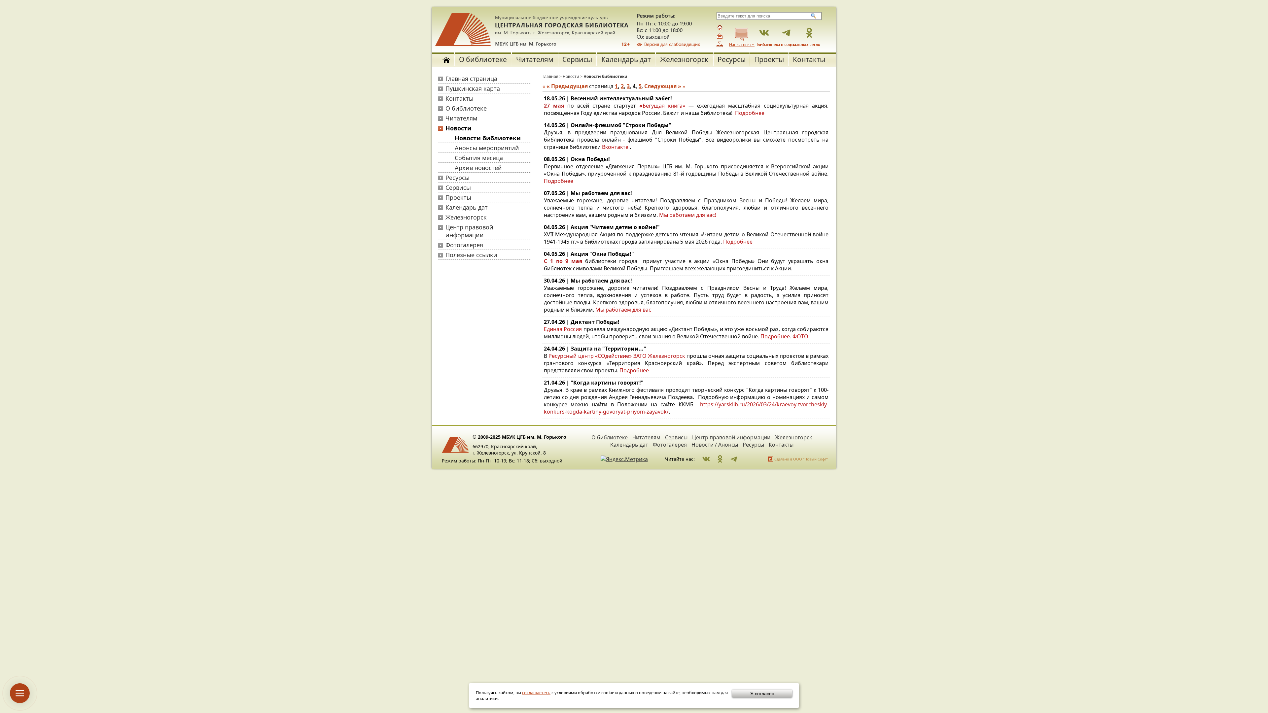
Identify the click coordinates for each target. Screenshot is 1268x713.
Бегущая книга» (663, 105)
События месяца (479, 158)
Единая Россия (563, 329)
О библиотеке (483, 59)
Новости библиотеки (488, 138)
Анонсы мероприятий (487, 148)
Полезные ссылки (471, 255)
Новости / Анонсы (714, 444)
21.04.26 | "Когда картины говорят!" (594, 382)
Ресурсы (732, 59)
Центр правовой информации (469, 231)
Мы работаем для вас (623, 309)
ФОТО (800, 336)
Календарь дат (626, 59)
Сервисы (577, 59)
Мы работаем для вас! (687, 215)
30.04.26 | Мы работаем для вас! (588, 280)
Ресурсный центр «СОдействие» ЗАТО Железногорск (616, 355)
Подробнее (749, 113)
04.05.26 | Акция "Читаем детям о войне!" (602, 227)
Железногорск (684, 59)
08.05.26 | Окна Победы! (577, 159)
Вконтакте (615, 147)
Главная (550, 76)
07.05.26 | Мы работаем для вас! (588, 193)
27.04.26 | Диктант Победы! (581, 321)
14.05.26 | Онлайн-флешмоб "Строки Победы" (607, 125)
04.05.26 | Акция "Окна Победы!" (589, 253)
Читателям (534, 59)
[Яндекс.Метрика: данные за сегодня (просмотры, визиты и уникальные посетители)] (624, 459)
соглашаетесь (536, 693)
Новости (458, 128)
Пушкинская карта (472, 88)
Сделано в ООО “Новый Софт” (801, 459)
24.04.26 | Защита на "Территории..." (595, 348)
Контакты (809, 59)
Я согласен (762, 693)
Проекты (769, 59)
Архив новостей (478, 168)
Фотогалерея (464, 245)
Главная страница (471, 79)
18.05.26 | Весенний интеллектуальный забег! (608, 98)
